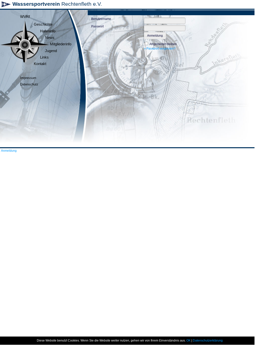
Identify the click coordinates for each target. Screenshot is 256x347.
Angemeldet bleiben (163, 44)
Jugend (51, 51)
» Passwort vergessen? (159, 48)
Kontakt (40, 64)
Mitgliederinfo (60, 44)
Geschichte (43, 24)
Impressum (28, 78)
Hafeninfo (47, 31)
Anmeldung (9, 150)
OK (188, 340)
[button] (155, 35)
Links (44, 57)
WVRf (25, 17)
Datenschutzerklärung (208, 340)
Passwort (97, 26)
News (49, 38)
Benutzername (101, 19)
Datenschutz (29, 84)
